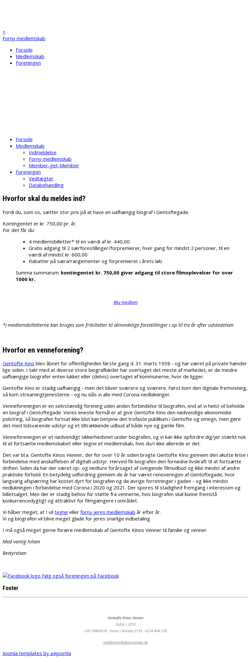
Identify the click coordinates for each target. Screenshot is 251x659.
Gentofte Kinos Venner (36, 10)
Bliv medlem (16, 127)
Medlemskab (30, 56)
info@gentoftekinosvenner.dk (125, 642)
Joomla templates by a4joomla (37, 653)
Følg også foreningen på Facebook (80, 575)
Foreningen (28, 62)
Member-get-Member (54, 165)
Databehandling (46, 185)
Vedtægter (41, 178)
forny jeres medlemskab (107, 512)
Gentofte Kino (18, 363)
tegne (61, 512)
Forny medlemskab (24, 38)
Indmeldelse (43, 152)
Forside (24, 49)
